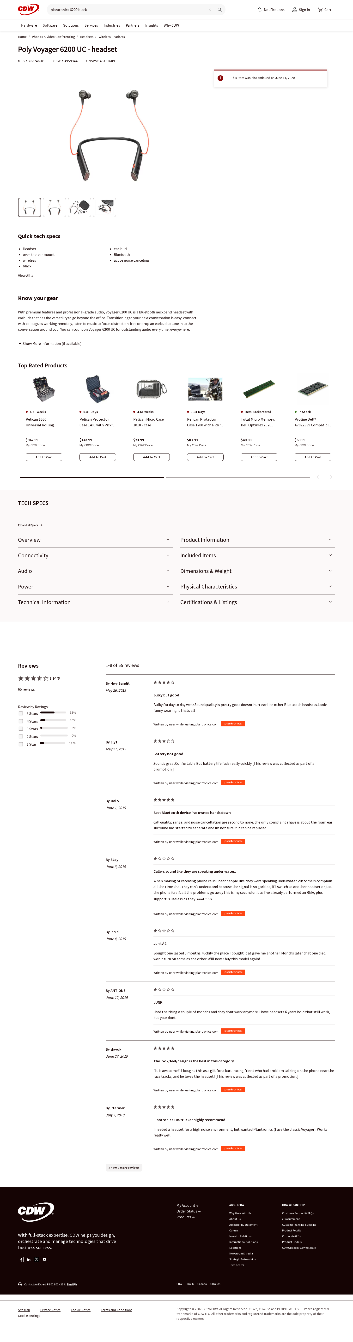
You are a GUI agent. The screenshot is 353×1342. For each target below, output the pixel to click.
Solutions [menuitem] (71, 25)
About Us (235, 1219)
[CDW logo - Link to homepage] (28, 9)
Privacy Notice (50, 1310)
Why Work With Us (240, 1213)
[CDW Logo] (28, 9)
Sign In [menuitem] (304, 9)
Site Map (24, 1310)
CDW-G (190, 1284)
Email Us (72, 1284)
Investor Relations (240, 1236)
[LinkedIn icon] (28, 1260)
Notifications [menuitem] (274, 9)
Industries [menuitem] (112, 25)
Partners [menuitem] (133, 25)
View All (24, 275)
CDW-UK (215, 1284)
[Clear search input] (210, 9)
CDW (179, 1284)
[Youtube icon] (44, 1260)
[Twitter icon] (36, 1260)
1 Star (31, 744)
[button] (324, 9)
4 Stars (32, 721)
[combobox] (124, 9)
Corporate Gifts (291, 1236)
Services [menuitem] (91, 25)
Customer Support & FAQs (298, 1213)
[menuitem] (259, 9)
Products (184, 1216)
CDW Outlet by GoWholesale (299, 1247)
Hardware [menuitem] (29, 25)
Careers (233, 1230)
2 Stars (32, 736)
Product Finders (292, 1242)
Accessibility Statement (243, 1224)
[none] (29, 25)
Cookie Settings (29, 1315)
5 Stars (32, 713)
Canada (202, 1284)
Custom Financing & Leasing (299, 1224)
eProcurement (291, 1219)
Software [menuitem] (50, 25)
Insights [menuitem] (151, 25)
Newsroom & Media (241, 1253)
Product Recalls (291, 1230)
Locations (235, 1247)
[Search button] (220, 9)
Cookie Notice (81, 1310)
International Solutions (243, 1242)
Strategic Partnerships (242, 1259)
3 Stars (32, 728)
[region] (176, 427)
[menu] (270, 9)
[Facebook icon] (21, 1260)
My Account (186, 1205)
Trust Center (236, 1265)
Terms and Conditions (116, 1310)
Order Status (187, 1211)
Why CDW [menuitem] (171, 25)
